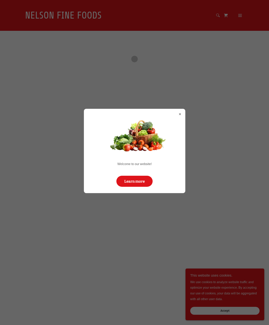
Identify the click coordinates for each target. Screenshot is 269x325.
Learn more (134, 181)
